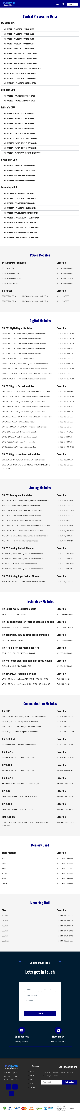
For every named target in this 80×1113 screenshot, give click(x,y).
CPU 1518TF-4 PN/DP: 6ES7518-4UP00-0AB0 (21, 237)
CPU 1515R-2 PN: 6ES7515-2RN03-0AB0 (19, 171)
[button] (57, 4)
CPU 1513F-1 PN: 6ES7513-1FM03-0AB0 (19, 128)
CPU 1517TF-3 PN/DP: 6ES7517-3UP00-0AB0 (21, 228)
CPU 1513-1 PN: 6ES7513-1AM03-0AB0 (19, 44)
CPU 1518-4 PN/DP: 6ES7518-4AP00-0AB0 (20, 63)
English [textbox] (71, 4)
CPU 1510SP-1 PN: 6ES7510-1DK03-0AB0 (20, 73)
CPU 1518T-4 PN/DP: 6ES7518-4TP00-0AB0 (21, 232)
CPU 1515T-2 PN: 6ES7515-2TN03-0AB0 (19, 203)
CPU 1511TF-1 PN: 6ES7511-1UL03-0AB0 (20, 198)
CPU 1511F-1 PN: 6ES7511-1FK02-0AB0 (19, 114)
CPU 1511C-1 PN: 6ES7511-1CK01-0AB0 (19, 96)
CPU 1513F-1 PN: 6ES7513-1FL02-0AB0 (19, 123)
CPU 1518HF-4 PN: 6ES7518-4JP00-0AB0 (19, 180)
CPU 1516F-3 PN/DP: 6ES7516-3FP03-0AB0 (20, 138)
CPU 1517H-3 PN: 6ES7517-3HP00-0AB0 (19, 175)
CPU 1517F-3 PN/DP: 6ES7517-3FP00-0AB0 (20, 143)
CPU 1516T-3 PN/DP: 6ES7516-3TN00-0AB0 (21, 213)
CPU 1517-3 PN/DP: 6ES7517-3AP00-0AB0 (20, 58)
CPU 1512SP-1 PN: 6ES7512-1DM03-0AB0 (20, 78)
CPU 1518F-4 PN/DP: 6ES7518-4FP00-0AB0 (20, 148)
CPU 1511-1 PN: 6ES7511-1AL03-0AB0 (19, 34)
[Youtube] (8, 1087)
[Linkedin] (15, 1087)
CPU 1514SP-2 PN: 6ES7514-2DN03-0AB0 (20, 83)
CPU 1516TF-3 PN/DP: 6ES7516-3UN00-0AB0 (21, 218)
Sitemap (72, 1108)
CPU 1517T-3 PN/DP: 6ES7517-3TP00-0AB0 (21, 223)
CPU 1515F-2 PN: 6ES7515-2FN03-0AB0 (19, 133)
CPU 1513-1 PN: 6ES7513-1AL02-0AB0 (19, 39)
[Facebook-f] (11, 1093)
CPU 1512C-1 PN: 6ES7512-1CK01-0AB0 (19, 101)
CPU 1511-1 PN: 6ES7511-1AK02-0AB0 (19, 29)
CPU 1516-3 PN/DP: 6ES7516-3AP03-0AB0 (20, 54)
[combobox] (72, 4)
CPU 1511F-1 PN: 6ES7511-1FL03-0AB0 (19, 118)
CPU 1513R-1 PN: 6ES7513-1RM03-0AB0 (19, 166)
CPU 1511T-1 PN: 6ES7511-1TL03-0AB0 (19, 193)
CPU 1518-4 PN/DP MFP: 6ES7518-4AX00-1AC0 (22, 68)
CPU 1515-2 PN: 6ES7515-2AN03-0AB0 (19, 49)
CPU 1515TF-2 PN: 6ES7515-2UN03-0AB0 (20, 208)
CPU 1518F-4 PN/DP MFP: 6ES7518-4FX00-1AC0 (22, 153)
